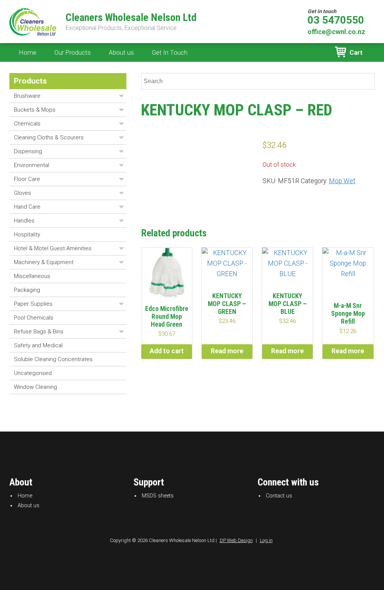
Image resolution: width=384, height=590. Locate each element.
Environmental (31, 165)
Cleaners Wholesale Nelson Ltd (131, 17)
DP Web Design (236, 540)
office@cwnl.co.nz (336, 32)
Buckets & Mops (35, 109)
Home (27, 52)
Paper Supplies (33, 303)
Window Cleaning (35, 387)
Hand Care (27, 206)
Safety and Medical (38, 345)
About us (121, 52)
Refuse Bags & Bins (38, 331)
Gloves (22, 193)
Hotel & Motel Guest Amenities (53, 248)
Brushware (27, 96)
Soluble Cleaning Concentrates (53, 359)
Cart (356, 52)
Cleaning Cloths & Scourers (49, 137)
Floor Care (27, 179)
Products (30, 80)
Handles (24, 220)
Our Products (72, 52)
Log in (266, 540)
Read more (227, 351)
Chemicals (27, 123)
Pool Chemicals (33, 317)
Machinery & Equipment (44, 262)
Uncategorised (33, 373)
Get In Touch (170, 52)
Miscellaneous (32, 276)
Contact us (279, 496)
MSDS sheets (158, 496)
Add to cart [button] (167, 351)
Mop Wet (342, 181)
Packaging (27, 290)
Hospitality (27, 234)
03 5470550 (336, 20)
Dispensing (28, 151)
